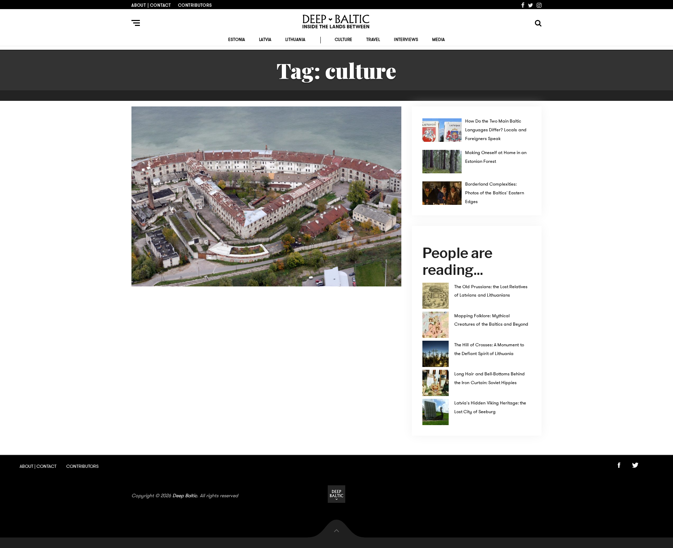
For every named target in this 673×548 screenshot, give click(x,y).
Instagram (539, 5)
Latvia (265, 39)
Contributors (195, 5)
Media (438, 39)
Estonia (236, 39)
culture (343, 39)
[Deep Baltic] (336, 21)
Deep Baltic (184, 495)
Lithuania (295, 39)
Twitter (530, 5)
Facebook (522, 5)
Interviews (406, 39)
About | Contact (151, 5)
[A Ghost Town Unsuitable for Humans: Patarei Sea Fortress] (266, 196)
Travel (373, 39)
